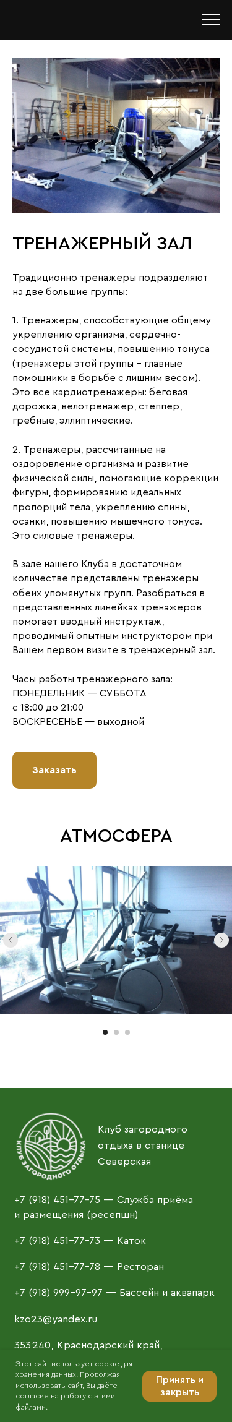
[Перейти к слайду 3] (127, 1032)
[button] (54, 770)
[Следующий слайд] (221, 940)
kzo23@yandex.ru (55, 1319)
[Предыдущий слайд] (10, 940)
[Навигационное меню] (211, 20)
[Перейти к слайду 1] (105, 1032)
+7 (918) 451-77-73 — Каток (80, 1241)
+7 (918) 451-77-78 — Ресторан (89, 1267)
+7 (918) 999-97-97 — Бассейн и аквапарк (114, 1293)
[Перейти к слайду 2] (116, 1032)
